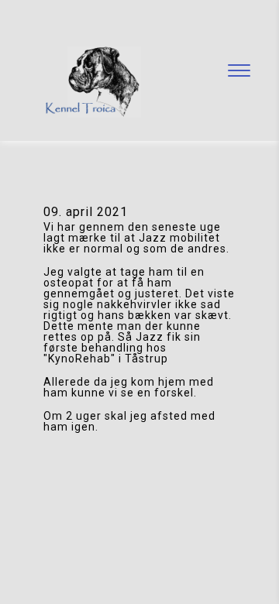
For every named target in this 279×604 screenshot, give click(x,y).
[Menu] (238, 70)
